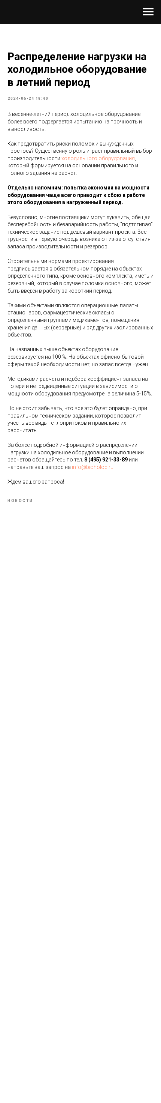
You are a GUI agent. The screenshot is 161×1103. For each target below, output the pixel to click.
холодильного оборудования (98, 158)
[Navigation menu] (148, 12)
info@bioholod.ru (92, 467)
